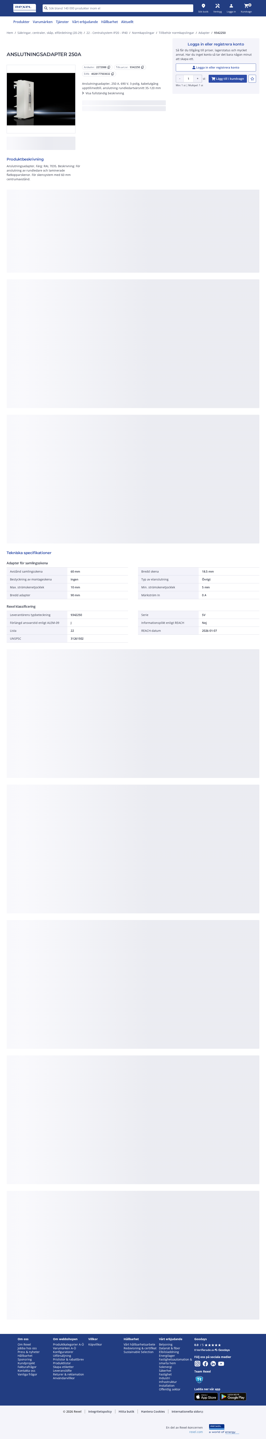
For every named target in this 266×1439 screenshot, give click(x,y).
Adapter (204, 33)
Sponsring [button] (25, 1359)
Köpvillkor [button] (95, 1344)
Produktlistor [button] (62, 1363)
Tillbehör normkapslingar (176, 33)
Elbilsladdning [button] (169, 1352)
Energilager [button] (167, 1356)
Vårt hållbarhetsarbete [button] (139, 1344)
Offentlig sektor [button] (169, 1389)
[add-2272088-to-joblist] (252, 79)
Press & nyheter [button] (29, 1352)
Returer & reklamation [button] (68, 1374)
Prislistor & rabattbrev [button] (68, 1359)
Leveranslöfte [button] (62, 1371)
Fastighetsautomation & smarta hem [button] (175, 1361)
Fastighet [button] (165, 1374)
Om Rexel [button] (24, 1344)
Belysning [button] (165, 1344)
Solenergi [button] (165, 1367)
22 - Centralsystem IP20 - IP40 (107, 33)
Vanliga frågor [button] (27, 1374)
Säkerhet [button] (165, 1371)
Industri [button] (164, 1378)
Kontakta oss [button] (26, 1371)
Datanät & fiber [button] (169, 1348)
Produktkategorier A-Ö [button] (68, 1344)
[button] (100, 1411)
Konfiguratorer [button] (63, 1352)
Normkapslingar (143, 33)
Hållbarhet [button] (25, 1356)
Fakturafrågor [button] (27, 1367)
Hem (10, 33)
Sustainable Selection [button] (139, 1352)
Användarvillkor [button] (64, 1378)
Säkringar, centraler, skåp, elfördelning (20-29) (49, 33)
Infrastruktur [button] (168, 1382)
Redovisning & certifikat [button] (140, 1348)
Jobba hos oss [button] (27, 1348)
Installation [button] (167, 1385)
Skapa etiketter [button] (63, 1367)
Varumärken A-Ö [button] (64, 1348)
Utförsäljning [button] (62, 1356)
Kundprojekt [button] (26, 1363)
